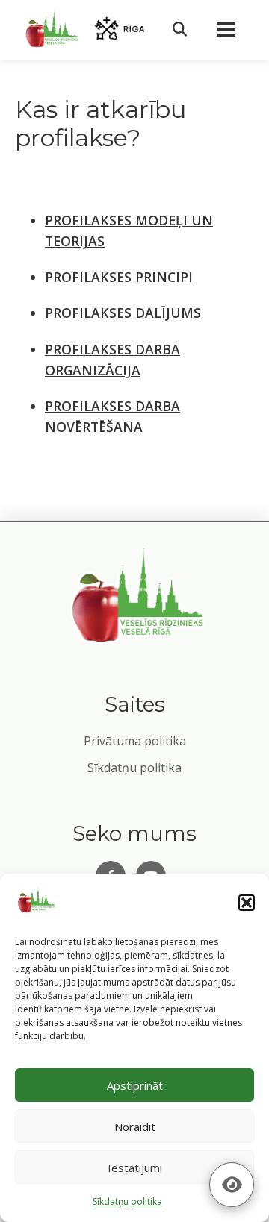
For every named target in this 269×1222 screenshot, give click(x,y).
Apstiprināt (135, 1085)
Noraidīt (134, 1126)
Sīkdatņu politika (134, 767)
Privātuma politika (135, 741)
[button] (246, 902)
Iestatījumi (135, 1167)
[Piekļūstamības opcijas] (231, 1184)
